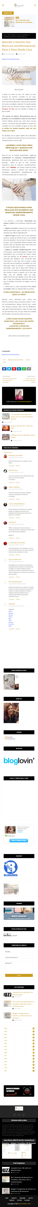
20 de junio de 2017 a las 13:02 (16, 544)
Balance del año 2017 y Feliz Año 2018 (22, 427)
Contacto (14, 1198)
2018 (19, 1052)
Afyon (10, 626)
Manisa (11, 615)
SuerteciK (12, 522)
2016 (19, 1058)
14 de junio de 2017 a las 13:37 (16, 506)
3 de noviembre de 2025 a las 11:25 (17, 583)
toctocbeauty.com (15, 582)
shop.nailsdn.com (15, 559)
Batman (11, 613)
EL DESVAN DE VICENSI (17, 543)
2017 (9, 35)
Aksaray (11, 622)
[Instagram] (14, 1114)
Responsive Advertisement (10, 59)
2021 (19, 1043)
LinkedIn (11, 1200)
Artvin (10, 611)
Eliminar (18, 465)
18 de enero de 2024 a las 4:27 (16, 561)
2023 (19, 1037)
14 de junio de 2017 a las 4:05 (16, 472)
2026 (19, 1028)
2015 (19, 1061)
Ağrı (10, 618)
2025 (19, 1031)
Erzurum (11, 624)
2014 (19, 1064)
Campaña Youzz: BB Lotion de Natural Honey (22, 993)
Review (28, 360)
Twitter (30, 1198)
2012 (19, 1071)
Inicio (5, 35)
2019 (19, 1049)
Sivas (10, 620)
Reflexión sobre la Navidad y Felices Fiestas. (23, 436)
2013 (19, 1067)
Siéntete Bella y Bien (24, 1203)
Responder (11, 465)
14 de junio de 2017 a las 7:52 (16, 489)
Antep (10, 617)
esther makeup (14, 487)
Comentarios (11, 739)
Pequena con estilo (16, 455)
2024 (19, 1034)
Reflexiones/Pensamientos (15, 360)
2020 (19, 1046)
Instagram (22, 1198)
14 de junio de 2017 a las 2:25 (16, 457)
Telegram (27, 1200)
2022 (19, 1040)
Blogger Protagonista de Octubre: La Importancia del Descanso (22, 1016)
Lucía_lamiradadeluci (17, 504)
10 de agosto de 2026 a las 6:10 (16, 606)
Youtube (19, 1200)
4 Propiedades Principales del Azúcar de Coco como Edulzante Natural (22, 417)
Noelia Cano (13, 470)
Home (6, 1198)
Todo (4, 362)
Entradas (10, 737)
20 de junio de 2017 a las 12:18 (16, 524)
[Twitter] (19, 1114)
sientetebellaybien (9, 54)
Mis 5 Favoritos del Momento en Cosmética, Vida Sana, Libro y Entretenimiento (24, 21)
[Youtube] (23, 1114)
